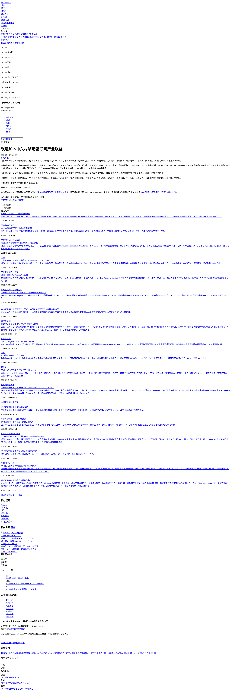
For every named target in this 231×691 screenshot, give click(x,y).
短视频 (21, 34)
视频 (8, 120)
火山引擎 (152, 653)
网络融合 (14, 290)
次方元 (145, 653)
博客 (3, 5)
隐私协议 (9, 617)
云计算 (4, 367)
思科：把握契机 (14, 275)
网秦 (3, 225)
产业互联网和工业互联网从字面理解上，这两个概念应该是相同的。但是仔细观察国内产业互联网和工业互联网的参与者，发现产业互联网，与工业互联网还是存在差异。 (73, 410)
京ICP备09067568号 (17, 629)
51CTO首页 (6, 3)
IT (8, 463)
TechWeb (50, 653)
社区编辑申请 (7, 139)
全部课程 (5, 37)
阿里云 (13, 495)
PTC (3, 353)
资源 (7, 43)
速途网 (71, 653)
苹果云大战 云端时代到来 (18, 466)
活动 (8, 132)
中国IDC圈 (121, 653)
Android (14, 434)
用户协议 (9, 614)
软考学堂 (34, 34)
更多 (13, 527)
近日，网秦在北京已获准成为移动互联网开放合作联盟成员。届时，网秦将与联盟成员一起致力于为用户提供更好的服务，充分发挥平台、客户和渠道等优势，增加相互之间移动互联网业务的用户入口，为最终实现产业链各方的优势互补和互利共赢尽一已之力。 (111, 217)
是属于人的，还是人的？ (21, 451)
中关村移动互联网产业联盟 (12, 200)
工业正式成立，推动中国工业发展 (25, 260)
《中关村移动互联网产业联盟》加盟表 (52, 192)
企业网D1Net (131, 653)
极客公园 (102, 653)
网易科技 (20, 653)
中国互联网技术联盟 (9, 402)
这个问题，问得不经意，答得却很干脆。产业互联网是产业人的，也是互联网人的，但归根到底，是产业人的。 (48, 454)
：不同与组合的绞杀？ (17, 422)
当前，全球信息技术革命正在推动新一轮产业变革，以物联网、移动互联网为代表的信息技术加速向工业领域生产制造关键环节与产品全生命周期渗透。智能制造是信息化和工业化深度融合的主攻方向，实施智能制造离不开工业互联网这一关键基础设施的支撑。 (111, 263)
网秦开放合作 (15, 214)
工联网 (96, 653)
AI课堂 (4, 26)
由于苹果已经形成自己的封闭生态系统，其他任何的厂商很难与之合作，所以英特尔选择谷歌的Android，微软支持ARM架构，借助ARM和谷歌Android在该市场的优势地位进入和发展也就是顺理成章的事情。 (89, 425)
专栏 (18, 43)
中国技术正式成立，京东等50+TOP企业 (27, 388)
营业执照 (5, 643)
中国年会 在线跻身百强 (18, 370)
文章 (3, 43)
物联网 (23, 419)
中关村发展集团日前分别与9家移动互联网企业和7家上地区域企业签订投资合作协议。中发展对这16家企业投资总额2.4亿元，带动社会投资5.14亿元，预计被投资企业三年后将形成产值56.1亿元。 (83, 231)
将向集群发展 (16, 228)
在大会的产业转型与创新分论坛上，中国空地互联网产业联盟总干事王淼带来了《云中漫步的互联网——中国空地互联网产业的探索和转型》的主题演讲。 (66, 312)
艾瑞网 (57, 653)
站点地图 (9, 606)
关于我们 (9, 600)
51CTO (9, 578)
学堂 (3, 8)
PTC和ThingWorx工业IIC (18, 342)
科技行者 (43, 653)
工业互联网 (15, 419)
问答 (11, 43)
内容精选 (9, 117)
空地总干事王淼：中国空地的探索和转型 (30, 309)
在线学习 (5, 40)
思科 (20, 290)
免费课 (4, 17)
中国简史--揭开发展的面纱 (23, 293)
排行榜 (15, 34)
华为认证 (30, 37)
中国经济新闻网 (80, 653)
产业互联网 (6, 419)
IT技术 (44, 37)
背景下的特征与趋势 (16, 480)
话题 (8, 123)
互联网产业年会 (7, 385)
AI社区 (9, 126)
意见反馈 (9, 609)
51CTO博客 (11, 584)
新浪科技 (5, 653)
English (9, 611)
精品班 (4, 11)
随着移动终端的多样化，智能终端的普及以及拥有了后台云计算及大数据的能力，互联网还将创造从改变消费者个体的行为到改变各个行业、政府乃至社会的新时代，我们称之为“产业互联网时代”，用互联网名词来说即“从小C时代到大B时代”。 (104, 358)
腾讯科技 (12, 653)
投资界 (140, 653)
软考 (16, 37)
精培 (17, 589)
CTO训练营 (32, 589)
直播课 (27, 34)
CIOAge (15, 578)
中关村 (4, 240)
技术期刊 (9, 129)
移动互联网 (9, 225)
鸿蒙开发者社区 (7, 23)
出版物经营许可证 (17, 643)
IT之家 (90, 653)
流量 (3, 258)
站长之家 (64, 653)
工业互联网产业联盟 (9, 272)
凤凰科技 (28, 653)
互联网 (8, 321)
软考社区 (5, 14)
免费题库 (62, 37)
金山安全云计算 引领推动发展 (22, 437)
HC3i (20, 578)
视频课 (4, 34)
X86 (18, 434)
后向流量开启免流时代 (19, 243)
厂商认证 (38, 37)
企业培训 (5, 20)
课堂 (14, 43)
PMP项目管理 (53, 37)
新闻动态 (9, 603)
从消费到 (12, 355)
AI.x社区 (40, 584)
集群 (18, 240)
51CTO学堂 (11, 589)
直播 (22, 43)
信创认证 (22, 37)
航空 (3, 321)
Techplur (25, 578)
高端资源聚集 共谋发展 (19, 324)
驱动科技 (35, 653)
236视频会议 (111, 653)
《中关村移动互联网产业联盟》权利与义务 (158, 192)
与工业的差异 (14, 407)
